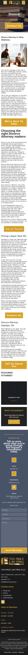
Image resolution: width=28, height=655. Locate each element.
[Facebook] (3, 602)
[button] (5, 2)
